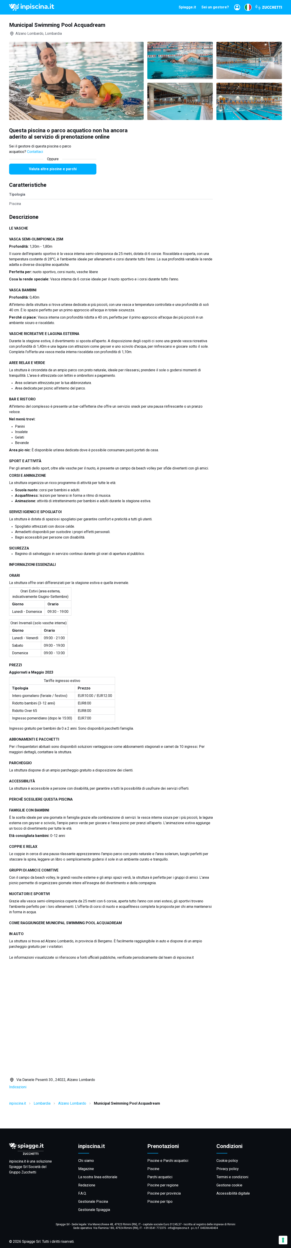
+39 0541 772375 (155, 1228)
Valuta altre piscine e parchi (53, 169)
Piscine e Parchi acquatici (167, 1160)
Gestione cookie (229, 1185)
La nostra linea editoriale (97, 1177)
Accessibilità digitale (233, 1193)
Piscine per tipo (160, 1201)
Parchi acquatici (159, 1177)
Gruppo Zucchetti (22, 1172)
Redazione (86, 1185)
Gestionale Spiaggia (94, 1210)
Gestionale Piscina (93, 1201)
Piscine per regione (162, 1185)
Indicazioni (17, 1087)
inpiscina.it (17, 1103)
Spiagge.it (187, 7)
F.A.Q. (82, 1193)
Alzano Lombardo (72, 1103)
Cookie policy (227, 1160)
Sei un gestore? (215, 7)
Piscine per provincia (164, 1193)
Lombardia (42, 1103)
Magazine (86, 1169)
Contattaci (35, 152)
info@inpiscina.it (178, 1228)
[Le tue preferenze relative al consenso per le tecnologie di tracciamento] (283, 1240)
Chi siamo (86, 1160)
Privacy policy (227, 1169)
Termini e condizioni (232, 1177)
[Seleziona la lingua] (248, 7)
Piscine (153, 1169)
